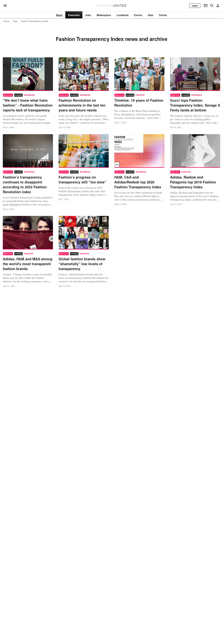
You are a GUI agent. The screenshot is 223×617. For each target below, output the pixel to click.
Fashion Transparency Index (34, 21)
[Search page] (212, 5)
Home (6, 21)
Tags (15, 21)
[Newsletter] (205, 5)
